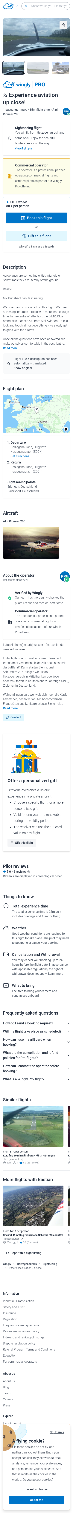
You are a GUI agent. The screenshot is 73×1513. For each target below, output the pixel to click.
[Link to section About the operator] (66, 114)
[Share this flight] (63, 25)
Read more (10, 348)
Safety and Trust (14, 1307)
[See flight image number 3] (62, 68)
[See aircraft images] (31, 543)
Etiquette (9, 1355)
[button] (36, 410)
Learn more (55, 973)
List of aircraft (12, 1423)
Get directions (19, 456)
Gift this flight (39, 236)
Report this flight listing (25, 1253)
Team (6, 1393)
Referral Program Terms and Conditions (29, 1349)
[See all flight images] (36, 37)
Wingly (7, 1263)
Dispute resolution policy (19, 1343)
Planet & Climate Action (18, 1301)
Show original (23, 368)
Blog (6, 1387)
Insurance (9, 1313)
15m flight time (40, 109)
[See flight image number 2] (38, 68)
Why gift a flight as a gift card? (36, 246)
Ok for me (36, 1500)
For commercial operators (20, 1361)
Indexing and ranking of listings (23, 1337)
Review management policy (21, 1331)
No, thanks (57, 1432)
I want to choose (36, 1489)
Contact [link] (15, 717)
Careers (8, 1399)
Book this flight (39, 218)
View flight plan (24, 148)
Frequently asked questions (21, 1325)
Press (6, 1405)
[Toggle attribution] (66, 429)
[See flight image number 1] (13, 68)
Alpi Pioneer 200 (14, 521)
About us (9, 1381)
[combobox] (45, 6)
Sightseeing (50, 1263)
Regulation (10, 1319)
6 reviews (21, 201)
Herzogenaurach (27, 1263)
